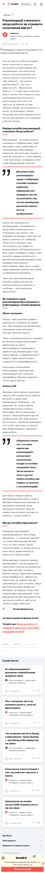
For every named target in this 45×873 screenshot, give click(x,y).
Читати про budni (22, 869)
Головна (5, 644)
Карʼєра (17, 644)
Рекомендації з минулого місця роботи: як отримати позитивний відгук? (20, 647)
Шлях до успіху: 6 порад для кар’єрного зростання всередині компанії (21, 628)
